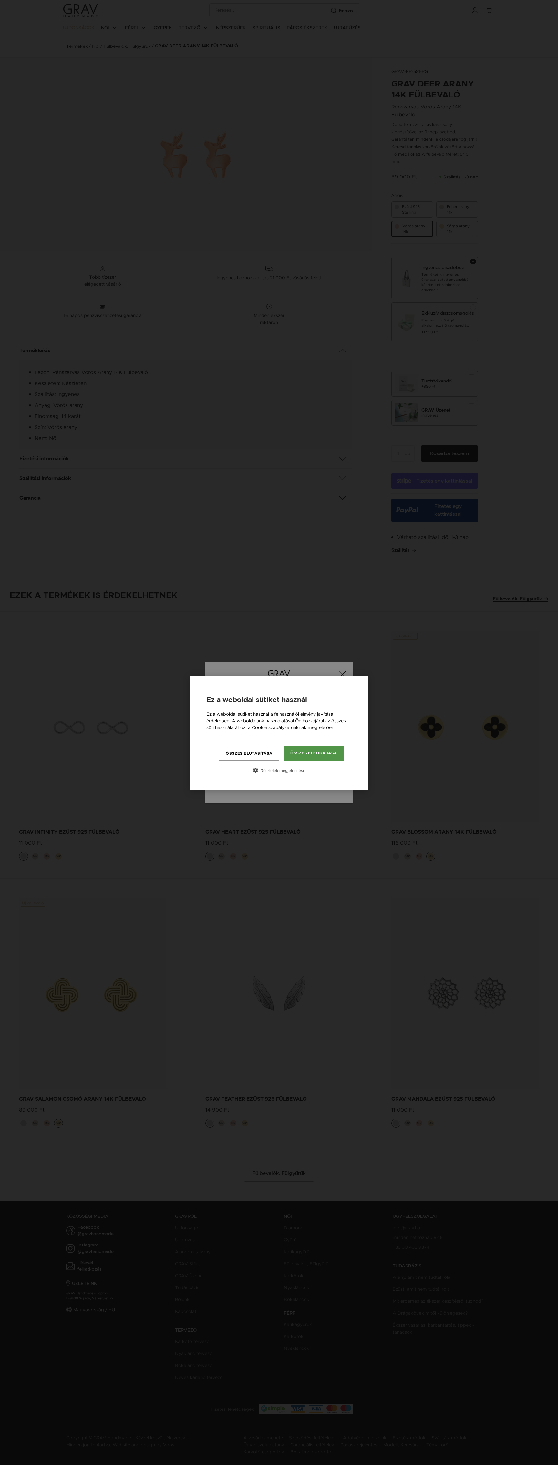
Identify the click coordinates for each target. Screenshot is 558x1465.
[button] (279, 770)
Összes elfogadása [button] (313, 753)
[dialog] (279, 733)
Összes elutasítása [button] (249, 753)
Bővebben (217, 734)
